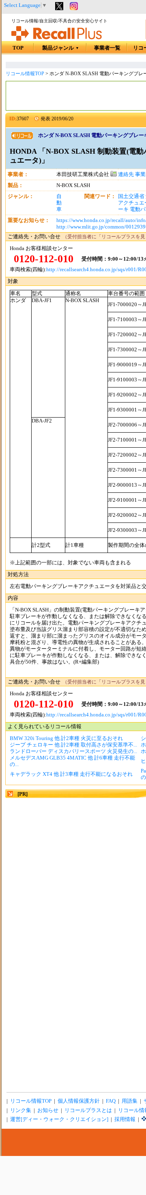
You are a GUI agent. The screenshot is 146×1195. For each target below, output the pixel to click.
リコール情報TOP (25, 73)
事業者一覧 (107, 48)
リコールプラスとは (88, 1110)
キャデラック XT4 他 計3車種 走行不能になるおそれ (71, 774)
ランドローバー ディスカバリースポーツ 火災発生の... (73, 751)
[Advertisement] (73, 872)
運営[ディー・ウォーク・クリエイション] (59, 1119)
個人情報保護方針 (79, 1101)
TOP (18, 48)
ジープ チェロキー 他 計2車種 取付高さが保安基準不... (73, 745)
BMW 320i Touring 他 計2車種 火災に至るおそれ (66, 738)
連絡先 (125, 174)
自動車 (59, 203)
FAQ (111, 1101)
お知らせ (47, 1110)
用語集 (129, 1101)
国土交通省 (131, 196)
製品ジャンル (60, 48)
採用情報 (124, 1119)
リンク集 (20, 1110)
